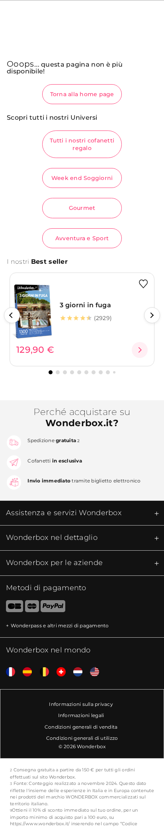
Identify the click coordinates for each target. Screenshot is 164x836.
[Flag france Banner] (7, 672)
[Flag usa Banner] (91, 672)
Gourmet (82, 207)
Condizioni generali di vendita (81, 727)
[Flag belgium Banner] (41, 672)
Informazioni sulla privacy (81, 704)
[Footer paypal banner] (53, 607)
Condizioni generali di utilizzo (82, 738)
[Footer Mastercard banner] (32, 607)
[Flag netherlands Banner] (74, 672)
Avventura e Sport (82, 238)
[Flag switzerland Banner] (58, 672)
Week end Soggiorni (82, 178)
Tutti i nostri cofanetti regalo (82, 144)
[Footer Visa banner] (11, 607)
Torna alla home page (82, 94)
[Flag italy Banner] (24, 672)
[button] (12, 315)
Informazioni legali (81, 715)
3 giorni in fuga (85, 305)
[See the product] (140, 350)
